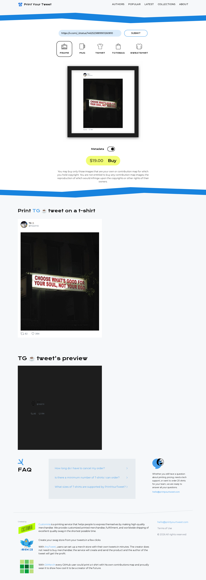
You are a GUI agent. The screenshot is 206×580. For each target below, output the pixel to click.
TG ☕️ (39, 210)
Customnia (45, 524)
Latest (149, 4)
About (183, 4)
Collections (166, 4)
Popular (134, 4)
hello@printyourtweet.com (166, 492)
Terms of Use (164, 528)
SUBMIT (136, 33)
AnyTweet (50, 546)
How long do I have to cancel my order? (80, 468)
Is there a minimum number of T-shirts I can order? (87, 477)
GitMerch (50, 564)
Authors (118, 4)
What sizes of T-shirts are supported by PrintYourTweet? (90, 486)
